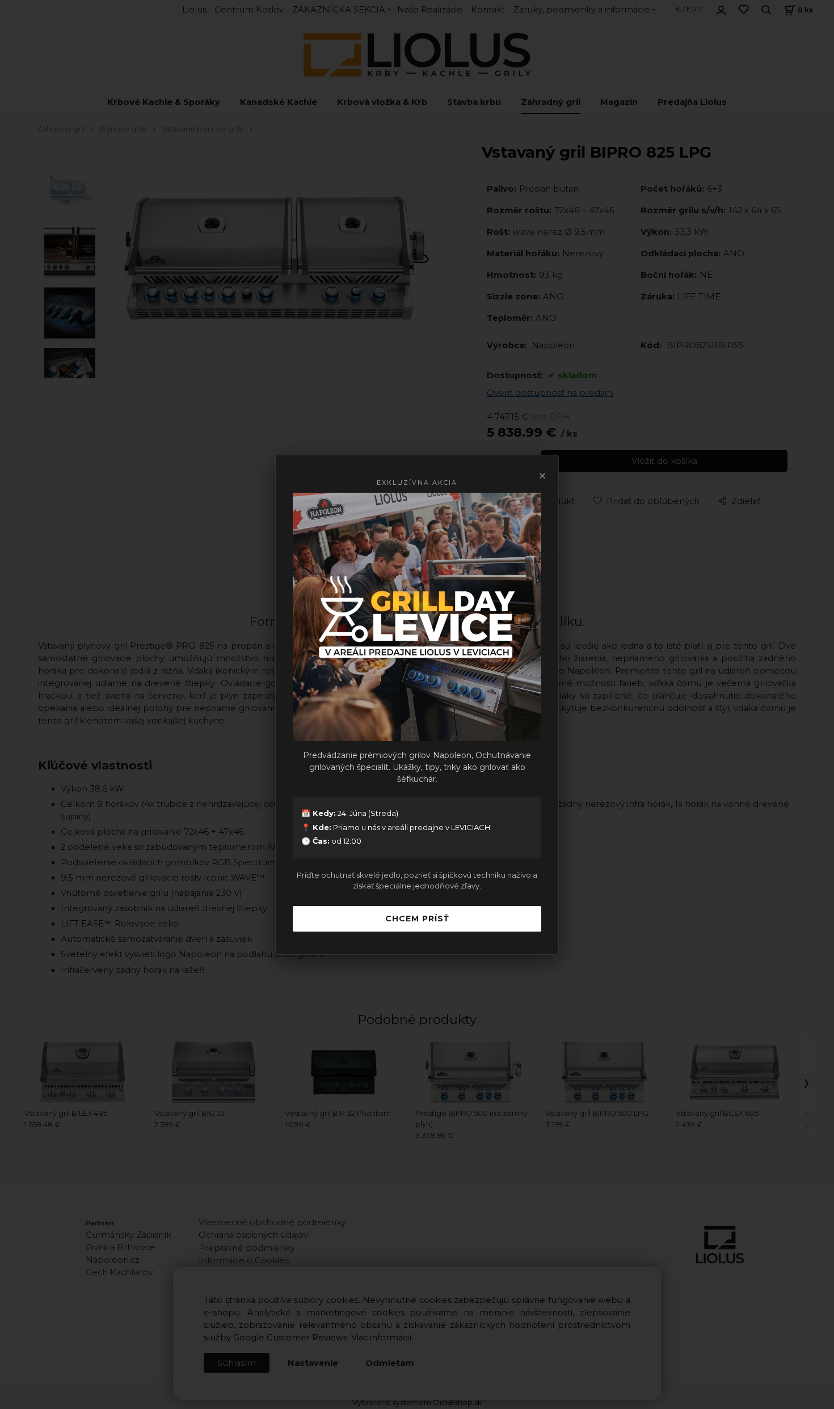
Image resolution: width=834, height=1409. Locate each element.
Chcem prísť (417, 918)
